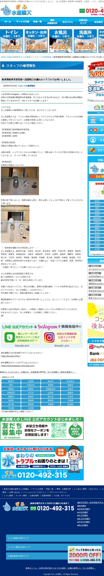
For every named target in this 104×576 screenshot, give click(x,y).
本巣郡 (51, 404)
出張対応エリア (83, 21)
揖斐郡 (31, 404)
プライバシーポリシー (58, 492)
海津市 (11, 400)
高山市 (51, 381)
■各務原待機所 (83, 509)
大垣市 (31, 381)
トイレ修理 (8, 496)
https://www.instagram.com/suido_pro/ (18, 366)
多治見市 (70, 381)
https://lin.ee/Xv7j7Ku (10, 356)
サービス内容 (22, 21)
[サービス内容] (18, 21)
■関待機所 (81, 506)
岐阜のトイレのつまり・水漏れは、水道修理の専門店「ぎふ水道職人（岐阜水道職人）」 (38, 372)
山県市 (51, 392)
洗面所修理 (46, 496)
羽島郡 (31, 400)
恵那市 (31, 389)
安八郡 (11, 404)
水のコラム (68, 21)
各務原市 (11, 392)
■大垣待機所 (82, 512)
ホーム (7, 21)
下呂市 (70, 396)
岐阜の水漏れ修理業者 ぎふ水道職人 (16, 57)
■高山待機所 (82, 525)
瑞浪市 (70, 385)
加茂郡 (70, 404)
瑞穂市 (70, 392)
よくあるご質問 (80, 489)
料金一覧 (38, 21)
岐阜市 (11, 381)
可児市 (31, 392)
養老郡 (51, 400)
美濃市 (51, 385)
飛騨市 (11, 396)
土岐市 (70, 389)
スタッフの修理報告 (42, 57)
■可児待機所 (82, 515)
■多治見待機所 (83, 519)
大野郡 (31, 408)
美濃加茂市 (50, 389)
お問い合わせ (14, 492)
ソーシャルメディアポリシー (34, 492)
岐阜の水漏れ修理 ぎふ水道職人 (16, 489)
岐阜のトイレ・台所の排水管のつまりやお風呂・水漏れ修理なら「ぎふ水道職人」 (61, 568)
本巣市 (31, 396)
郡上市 (51, 396)
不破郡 (70, 400)
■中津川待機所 (83, 522)
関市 (11, 385)
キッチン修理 (21, 496)
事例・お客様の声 (53, 21)
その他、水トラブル (62, 496)
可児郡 (11, 408)
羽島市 (11, 389)
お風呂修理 (34, 496)
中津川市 (31, 385)
